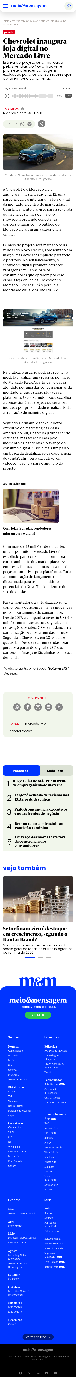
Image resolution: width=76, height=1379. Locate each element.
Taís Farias (11, 108)
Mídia (11, 1060)
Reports (12, 1115)
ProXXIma (13, 1074)
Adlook (48, 1189)
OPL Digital (50, 1133)
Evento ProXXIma (18, 1151)
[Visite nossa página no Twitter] (29, 1373)
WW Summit (14, 1146)
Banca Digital (15, 1106)
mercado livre (35, 723)
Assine (47, 1208)
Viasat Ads (50, 1162)
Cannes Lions (15, 1127)
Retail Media (51, 1084)
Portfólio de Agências (19, 1110)
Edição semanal (52, 1238)
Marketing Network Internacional (19, 1293)
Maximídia (13, 1156)
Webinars (13, 1101)
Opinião (12, 1070)
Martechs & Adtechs (55, 1102)
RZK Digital (50, 1180)
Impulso (48, 1137)
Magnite (49, 1166)
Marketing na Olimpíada (51, 1057)
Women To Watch (17, 1079)
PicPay (47, 1142)
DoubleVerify (51, 1184)
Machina (49, 1157)
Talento (48, 1072)
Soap (47, 1118)
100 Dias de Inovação (55, 1050)
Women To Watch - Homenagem (18, 1265)
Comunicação (15, 1050)
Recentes (20, 771)
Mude (47, 1176)
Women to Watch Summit (22, 1213)
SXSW (11, 1132)
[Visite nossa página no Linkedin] (46, 1373)
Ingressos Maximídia (50, 1255)
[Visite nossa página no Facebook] (20, 1373)
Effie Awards (15, 1161)
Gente (11, 1065)
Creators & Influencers (50, 1091)
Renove (48, 1213)
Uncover (49, 1171)
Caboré (12, 1166)
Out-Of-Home (52, 1097)
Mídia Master (15, 1226)
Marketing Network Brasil (22, 1237)
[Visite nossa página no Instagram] (38, 1373)
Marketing (18, 21)
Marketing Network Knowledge (19, 1256)
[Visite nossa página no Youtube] (55, 1373)
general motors (21, 731)
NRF (10, 1142)
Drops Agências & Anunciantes (54, 1065)
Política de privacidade (50, 1224)
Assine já (38, 1015)
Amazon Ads (51, 1128)
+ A (15, 124)
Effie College (15, 1311)
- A (8, 124)
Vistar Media (51, 1152)
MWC (11, 1137)
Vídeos (11, 1096)
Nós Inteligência (53, 1147)
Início (6, 21)
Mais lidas (55, 771)
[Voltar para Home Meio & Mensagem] (33, 6)
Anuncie (48, 1218)
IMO (46, 1123)
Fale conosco (51, 1231)
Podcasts (13, 1091)
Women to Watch (53, 1243)
